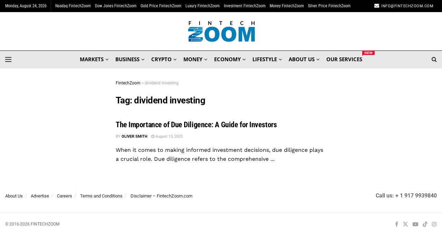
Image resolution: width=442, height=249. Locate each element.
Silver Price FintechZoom (329, 5)
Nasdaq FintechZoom (73, 5)
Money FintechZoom (287, 5)
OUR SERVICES (344, 58)
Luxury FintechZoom (202, 5)
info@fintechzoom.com (407, 6)
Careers (64, 196)
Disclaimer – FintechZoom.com (161, 196)
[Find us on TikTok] (425, 224)
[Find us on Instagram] (434, 224)
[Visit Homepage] (221, 31)
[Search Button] (434, 59)
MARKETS (92, 59)
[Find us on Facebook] (396, 224)
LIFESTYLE (264, 59)
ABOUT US (302, 59)
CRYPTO (161, 59)
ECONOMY (227, 59)
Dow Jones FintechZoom (115, 5)
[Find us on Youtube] (415, 224)
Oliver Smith (134, 136)
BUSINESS (127, 59)
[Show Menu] (8, 59)
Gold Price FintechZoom (161, 5)
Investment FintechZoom (245, 5)
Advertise (40, 196)
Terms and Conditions (101, 196)
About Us (14, 196)
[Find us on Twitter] (405, 224)
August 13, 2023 (168, 136)
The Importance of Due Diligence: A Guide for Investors (196, 124)
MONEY (192, 59)
